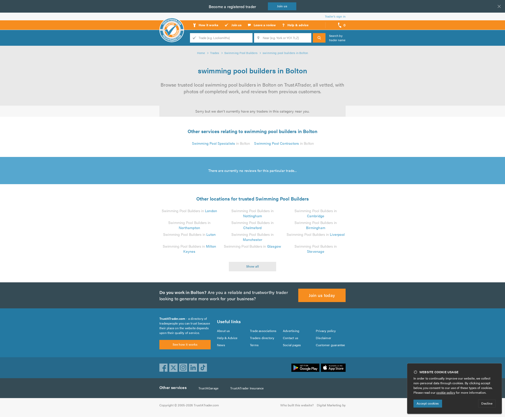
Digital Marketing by (331, 405)
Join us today (322, 295)
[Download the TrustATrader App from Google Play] (305, 368)
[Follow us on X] (173, 368)
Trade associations (263, 330)
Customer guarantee (330, 345)
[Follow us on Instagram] (183, 368)
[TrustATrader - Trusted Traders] (171, 24)
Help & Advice (227, 338)
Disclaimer (323, 338)
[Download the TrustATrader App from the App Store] (333, 368)
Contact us (290, 338)
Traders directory (262, 338)
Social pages (292, 345)
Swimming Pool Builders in (189, 210)
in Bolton (221, 143)
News (221, 345)
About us (223, 330)
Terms (254, 345)
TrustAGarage (208, 388)
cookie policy (445, 392)
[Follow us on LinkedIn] (193, 368)
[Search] (319, 38)
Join (282, 6)
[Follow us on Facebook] (163, 368)
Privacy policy (326, 330)
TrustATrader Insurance (247, 388)
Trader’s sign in (335, 16)
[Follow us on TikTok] (203, 368)
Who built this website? (297, 405)
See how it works (185, 344)
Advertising (291, 330)
